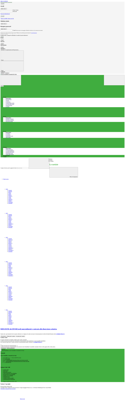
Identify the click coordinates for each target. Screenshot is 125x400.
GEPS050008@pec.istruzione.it (17, 361)
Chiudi (2, 40)
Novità (50, 160)
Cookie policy (6, 369)
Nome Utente (15, 10)
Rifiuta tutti (11, 336)
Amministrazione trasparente (9, 379)
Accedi (2, 3)
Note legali (5, 371)
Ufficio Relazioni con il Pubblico (10, 373)
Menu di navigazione (73, 176)
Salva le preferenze (10, 348)
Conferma (7, 73)
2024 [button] (7, 237)
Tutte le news (6, 179)
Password (15, 11)
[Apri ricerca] (114, 80)
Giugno (10, 196)
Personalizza (3, 336)
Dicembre (10, 203)
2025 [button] (7, 213)
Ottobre (9, 200)
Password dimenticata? (5, 13)
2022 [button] (7, 285)
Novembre (10, 202)
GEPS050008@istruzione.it (17, 360)
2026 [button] (7, 189)
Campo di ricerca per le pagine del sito (8, 168)
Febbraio (10, 191)
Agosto (9, 198)
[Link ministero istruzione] (6, 2)
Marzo (9, 192)
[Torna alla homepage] (62, 74)
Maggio (10, 195)
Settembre (10, 199)
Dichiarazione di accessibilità (9, 374)
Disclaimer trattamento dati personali (8, 388)
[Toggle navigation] (11, 80)
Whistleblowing (6, 376)
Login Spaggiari (34, 32)
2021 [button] (7, 309)
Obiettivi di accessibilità (8, 375)
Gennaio (10, 190)
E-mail (14, 30)
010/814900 (7, 359)
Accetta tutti (20, 336)
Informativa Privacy (7, 372)
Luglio (9, 197)
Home (50, 158)
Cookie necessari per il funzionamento (8, 345)
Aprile (9, 193)
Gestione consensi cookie (8, 378)
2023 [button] (7, 261)
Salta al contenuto (4, 1)
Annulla (2, 73)
